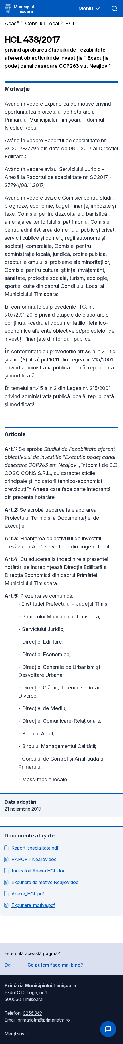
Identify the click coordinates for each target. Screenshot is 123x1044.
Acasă (12, 23)
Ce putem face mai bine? (55, 965)
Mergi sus (14, 1034)
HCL (70, 23)
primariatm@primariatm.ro (44, 1020)
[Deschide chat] (108, 1029)
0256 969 (32, 1013)
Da (8, 965)
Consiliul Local (42, 23)
